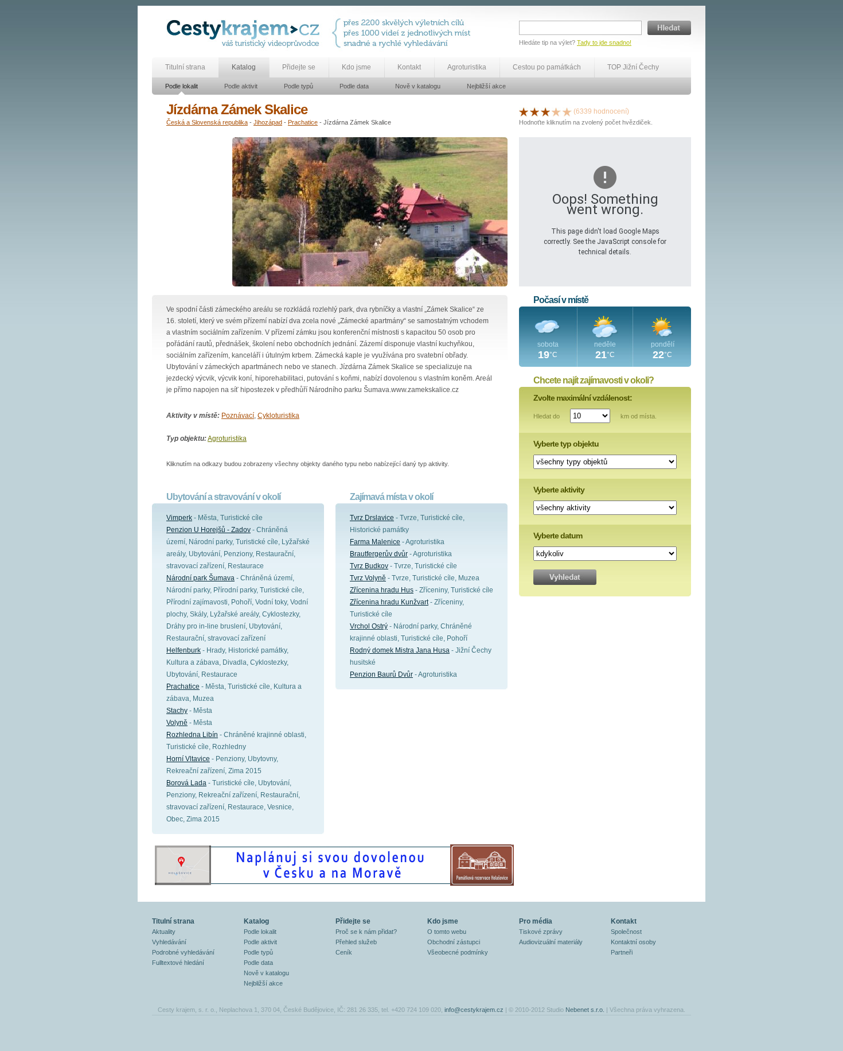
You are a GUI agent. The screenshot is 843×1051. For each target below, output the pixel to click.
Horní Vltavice (188, 759)
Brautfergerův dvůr (379, 554)
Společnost (626, 931)
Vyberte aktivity (558, 489)
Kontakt (409, 67)
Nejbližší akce (486, 86)
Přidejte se (298, 67)
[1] (523, 111)
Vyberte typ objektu (566, 443)
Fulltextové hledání (178, 962)
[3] (545, 111)
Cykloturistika (278, 416)
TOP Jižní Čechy (633, 67)
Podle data (354, 86)
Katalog (244, 67)
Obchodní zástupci (453, 941)
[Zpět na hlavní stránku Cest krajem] (245, 33)
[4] (556, 111)
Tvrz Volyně (368, 578)
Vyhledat (564, 577)
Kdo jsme (356, 67)
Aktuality (163, 931)
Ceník (343, 952)
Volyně (177, 723)
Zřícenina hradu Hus (381, 590)
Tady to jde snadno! (604, 42)
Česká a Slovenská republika (207, 122)
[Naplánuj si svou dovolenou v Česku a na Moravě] (334, 885)
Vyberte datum (557, 535)
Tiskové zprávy (541, 931)
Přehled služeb (356, 941)
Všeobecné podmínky (457, 952)
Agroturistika (466, 67)
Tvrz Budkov (369, 566)
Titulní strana (185, 67)
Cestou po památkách (547, 67)
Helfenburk (183, 650)
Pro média (535, 921)
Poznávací (237, 416)
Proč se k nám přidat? (366, 931)
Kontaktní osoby (633, 941)
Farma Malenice (375, 542)
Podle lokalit (181, 86)
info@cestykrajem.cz (474, 1009)
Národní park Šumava (200, 578)
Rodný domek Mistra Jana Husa (400, 650)
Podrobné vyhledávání (183, 952)
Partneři (622, 952)
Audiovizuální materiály (551, 941)
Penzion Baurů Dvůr (381, 674)
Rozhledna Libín (192, 735)
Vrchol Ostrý (369, 626)
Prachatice (303, 122)
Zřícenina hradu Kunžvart (389, 602)
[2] (534, 111)
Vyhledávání (169, 941)
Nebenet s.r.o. (584, 1009)
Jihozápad (267, 122)
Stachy (177, 711)
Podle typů (298, 86)
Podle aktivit (240, 86)
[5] (567, 111)
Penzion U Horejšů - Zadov (208, 530)
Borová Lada (186, 783)
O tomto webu (446, 931)
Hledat (669, 28)
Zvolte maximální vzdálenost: (582, 397)
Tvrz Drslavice (372, 518)
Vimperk (179, 518)
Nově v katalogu (417, 86)
